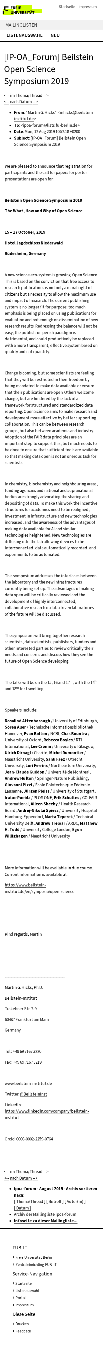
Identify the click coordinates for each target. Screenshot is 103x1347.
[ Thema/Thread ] (30, 1201)
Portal (21, 1297)
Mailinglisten (21, 25)
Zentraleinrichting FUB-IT (36, 1264)
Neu (55, 35)
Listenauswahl (24, 35)
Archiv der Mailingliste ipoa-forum (45, 1214)
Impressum (87, 6)
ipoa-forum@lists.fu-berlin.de (50, 125)
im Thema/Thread (26, 95)
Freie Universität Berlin (34, 1257)
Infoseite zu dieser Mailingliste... (46, 1221)
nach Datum (21, 102)
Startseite (67, 6)
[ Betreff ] (55, 1201)
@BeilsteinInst (33, 1094)
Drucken (22, 1323)
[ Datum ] (22, 1208)
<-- (6, 95)
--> (45, 95)
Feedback (23, 1331)
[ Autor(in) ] (75, 1201)
